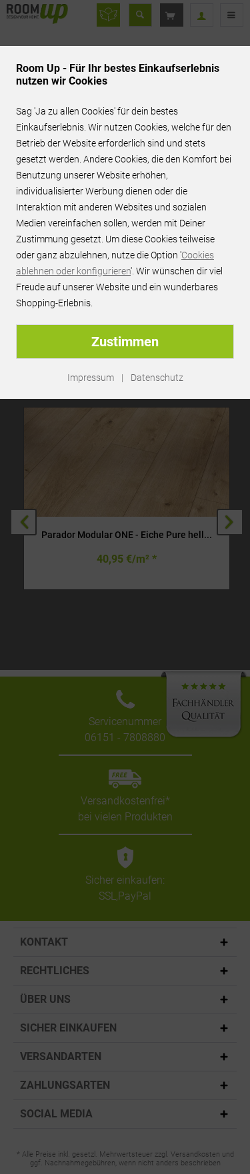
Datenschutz (157, 377)
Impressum (90, 377)
